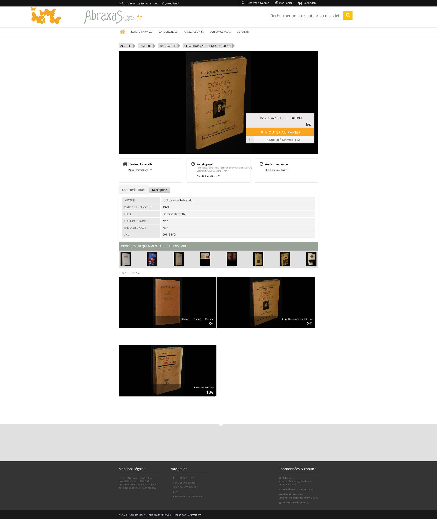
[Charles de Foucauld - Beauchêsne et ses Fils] (168, 370)
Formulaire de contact (296, 502)
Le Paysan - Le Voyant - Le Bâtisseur (197, 319)
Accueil (125, 46)
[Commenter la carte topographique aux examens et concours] (258, 259)
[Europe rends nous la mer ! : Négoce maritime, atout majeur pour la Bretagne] (311, 259)
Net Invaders (193, 514)
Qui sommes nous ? (220, 31)
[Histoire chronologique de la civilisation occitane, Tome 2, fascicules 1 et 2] (205, 255)
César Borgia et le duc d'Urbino (207, 46)
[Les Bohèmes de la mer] (284, 259)
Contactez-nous (168, 31)
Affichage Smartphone (187, 496)
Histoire (145, 46)
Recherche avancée (141, 31)
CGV (175, 491)
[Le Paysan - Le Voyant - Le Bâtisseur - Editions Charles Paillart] (167, 302)
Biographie (168, 46)
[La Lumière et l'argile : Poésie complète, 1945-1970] (125, 259)
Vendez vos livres (194, 31)
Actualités (243, 31)
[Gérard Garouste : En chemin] (152, 259)
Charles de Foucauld (204, 387)
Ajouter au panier (282, 132)
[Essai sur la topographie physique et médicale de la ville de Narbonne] (232, 256)
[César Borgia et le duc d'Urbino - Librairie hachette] (266, 302)
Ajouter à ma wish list (283, 140)
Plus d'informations (138, 169)
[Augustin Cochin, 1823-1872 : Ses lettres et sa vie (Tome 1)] (179, 259)
